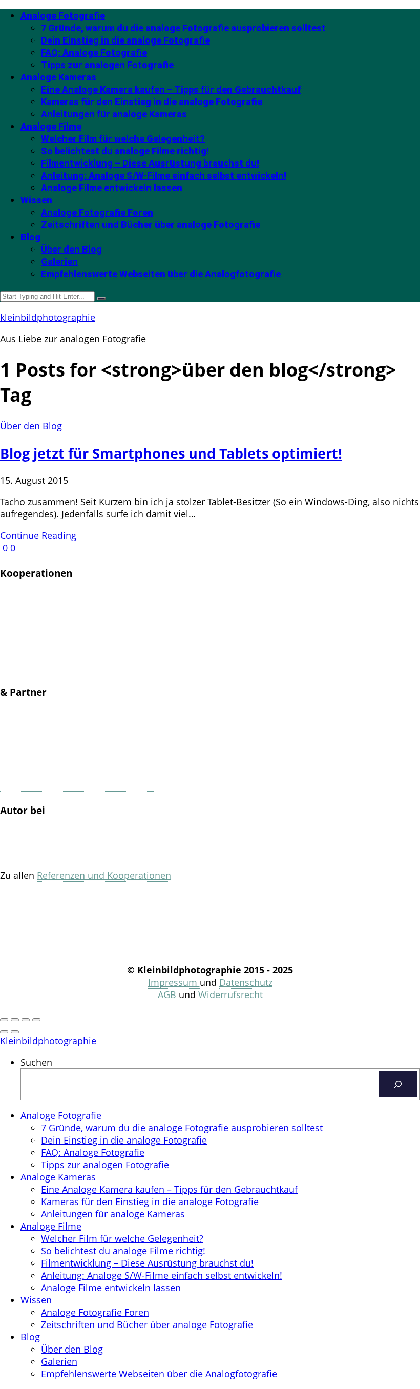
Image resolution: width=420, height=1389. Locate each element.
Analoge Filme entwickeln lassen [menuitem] (111, 1287)
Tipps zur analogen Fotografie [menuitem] (105, 1164)
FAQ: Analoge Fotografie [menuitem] (92, 1152)
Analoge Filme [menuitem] (50, 1226)
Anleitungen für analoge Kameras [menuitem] (113, 1214)
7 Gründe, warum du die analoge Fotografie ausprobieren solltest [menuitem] (182, 1128)
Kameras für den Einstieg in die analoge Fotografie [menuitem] (150, 1201)
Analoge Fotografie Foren (97, 212)
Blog (30, 237)
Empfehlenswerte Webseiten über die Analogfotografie (161, 273)
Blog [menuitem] (30, 1337)
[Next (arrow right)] (15, 1031)
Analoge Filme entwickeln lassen (111, 187)
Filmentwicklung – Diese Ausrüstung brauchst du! (150, 163)
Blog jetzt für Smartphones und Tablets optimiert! (171, 453)
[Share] (15, 1019)
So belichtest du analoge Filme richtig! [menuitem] (123, 1251)
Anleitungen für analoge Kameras (114, 114)
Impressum (174, 982)
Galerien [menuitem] (59, 1361)
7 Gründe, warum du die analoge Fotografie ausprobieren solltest (183, 28)
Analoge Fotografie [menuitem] (60, 1115)
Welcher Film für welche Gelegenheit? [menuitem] (122, 1238)
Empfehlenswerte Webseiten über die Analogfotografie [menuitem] (159, 1373)
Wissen (36, 200)
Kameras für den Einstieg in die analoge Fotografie (151, 101)
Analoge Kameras (58, 77)
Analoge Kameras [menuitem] (58, 1177)
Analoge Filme (50, 126)
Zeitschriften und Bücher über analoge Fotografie (150, 224)
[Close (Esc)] (4, 1019)
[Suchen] (398, 1084)
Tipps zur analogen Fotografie (107, 64)
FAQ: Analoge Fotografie (94, 52)
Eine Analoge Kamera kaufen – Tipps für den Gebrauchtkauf (171, 89)
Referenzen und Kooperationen (104, 875)
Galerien (59, 261)
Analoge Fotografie (62, 15)
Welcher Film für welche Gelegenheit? (123, 138)
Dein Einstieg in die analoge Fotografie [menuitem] (124, 1140)
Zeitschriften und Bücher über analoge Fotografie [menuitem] (147, 1324)
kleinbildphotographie (47, 317)
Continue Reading (38, 535)
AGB (168, 994)
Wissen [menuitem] (36, 1300)
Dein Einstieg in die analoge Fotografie (125, 40)
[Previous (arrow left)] (4, 1031)
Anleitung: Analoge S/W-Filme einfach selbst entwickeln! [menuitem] (161, 1275)
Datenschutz (245, 982)
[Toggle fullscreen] (26, 1019)
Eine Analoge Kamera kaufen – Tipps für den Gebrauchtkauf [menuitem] (169, 1189)
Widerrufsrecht (230, 994)
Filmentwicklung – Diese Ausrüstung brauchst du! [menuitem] (147, 1263)
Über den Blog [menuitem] (72, 1349)
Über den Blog (71, 249)
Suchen (36, 1062)
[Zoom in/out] (36, 1019)
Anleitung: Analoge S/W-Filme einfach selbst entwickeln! (163, 175)
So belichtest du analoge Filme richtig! (125, 151)
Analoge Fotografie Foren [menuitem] (95, 1312)
